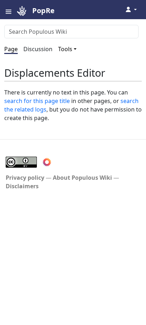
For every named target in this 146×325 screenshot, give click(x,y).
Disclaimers (22, 186)
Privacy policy (25, 178)
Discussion (37, 49)
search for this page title (37, 101)
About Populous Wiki (82, 178)
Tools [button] (65, 49)
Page (11, 49)
